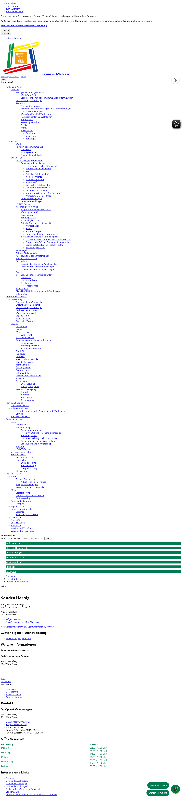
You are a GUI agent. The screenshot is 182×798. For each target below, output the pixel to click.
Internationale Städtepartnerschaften (34, 275)
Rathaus (15, 89)
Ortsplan (20, 272)
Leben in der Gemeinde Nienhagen (37, 266)
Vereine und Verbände (22, 528)
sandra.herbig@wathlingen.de (22, 622)
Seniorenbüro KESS (20, 416)
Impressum (11, 689)
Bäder (14, 476)
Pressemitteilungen (30, 106)
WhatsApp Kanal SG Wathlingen (36, 114)
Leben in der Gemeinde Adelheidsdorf (39, 264)
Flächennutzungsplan (31, 430)
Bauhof (24, 392)
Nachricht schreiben (10, 626)
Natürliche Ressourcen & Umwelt (42, 234)
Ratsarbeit (26, 149)
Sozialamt (20, 378)
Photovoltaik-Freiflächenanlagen (41, 166)
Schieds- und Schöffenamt (28, 375)
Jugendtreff (31, 182)
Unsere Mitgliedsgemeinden (29, 160)
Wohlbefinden (32, 225)
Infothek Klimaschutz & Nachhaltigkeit (39, 236)
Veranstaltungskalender (22, 531)
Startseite (10, 576)
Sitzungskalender (29, 152)
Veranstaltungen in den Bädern (31, 487)
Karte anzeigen (25, 626)
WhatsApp (31, 138)
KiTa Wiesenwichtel (35, 179)
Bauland (20, 446)
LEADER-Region (23, 204)
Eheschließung (28, 383)
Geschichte (21, 261)
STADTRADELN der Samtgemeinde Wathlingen (38, 291)
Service (14, 324)
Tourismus (16, 525)
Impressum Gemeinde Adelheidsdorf (43, 193)
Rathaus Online (23, 373)
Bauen (14, 422)
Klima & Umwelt (18, 454)
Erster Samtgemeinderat (28, 304)
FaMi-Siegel (21, 250)
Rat (27, 171)
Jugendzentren (18, 506)
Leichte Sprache (13, 38)
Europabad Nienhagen (27, 484)
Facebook (30, 133)
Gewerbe (20, 356)
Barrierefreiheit (13, 694)
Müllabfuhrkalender (25, 362)
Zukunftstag (21, 294)
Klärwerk (25, 394)
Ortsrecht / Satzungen (26, 321)
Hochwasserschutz (25, 457)
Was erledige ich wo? (26, 313)
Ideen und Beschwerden (27, 359)
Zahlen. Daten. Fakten (26, 258)
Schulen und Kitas (19, 408)
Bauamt (19, 329)
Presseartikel (32, 285)
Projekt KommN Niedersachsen (36, 209)
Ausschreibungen (34, 111)
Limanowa (26, 277)
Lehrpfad (20, 503)
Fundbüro (21, 354)
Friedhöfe (20, 351)
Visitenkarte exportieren (43, 626)
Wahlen (19, 144)
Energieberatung (29, 468)
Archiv (24, 125)
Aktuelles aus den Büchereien (30, 495)
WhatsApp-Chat (28, 95)
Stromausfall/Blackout (31, 348)
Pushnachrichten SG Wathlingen (36, 117)
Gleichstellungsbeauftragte (29, 100)
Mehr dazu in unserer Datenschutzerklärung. (24, 25)
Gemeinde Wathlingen (31, 201)
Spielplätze (16, 517)
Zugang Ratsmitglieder (32, 155)
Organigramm (22, 315)
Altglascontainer (29, 400)
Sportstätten (17, 520)
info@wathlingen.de (18, 721)
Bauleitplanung (23, 427)
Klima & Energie (33, 231)
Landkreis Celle (13, 791)
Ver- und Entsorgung (26, 389)
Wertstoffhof (27, 397)
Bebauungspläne (29, 435)
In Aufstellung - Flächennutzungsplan (44, 433)
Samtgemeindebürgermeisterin (31, 92)
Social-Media (27, 130)
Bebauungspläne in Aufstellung (36, 443)
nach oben (6, 681)
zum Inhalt (11, 3)
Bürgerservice (22, 332)
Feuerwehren (27, 343)
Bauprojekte (27, 119)
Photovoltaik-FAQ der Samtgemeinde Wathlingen (49, 242)
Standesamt (21, 381)
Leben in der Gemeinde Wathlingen (38, 269)
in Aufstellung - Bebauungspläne (41, 438)
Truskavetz (26, 283)
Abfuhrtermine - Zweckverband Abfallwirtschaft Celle (31, 794)
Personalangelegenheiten (18, 638)
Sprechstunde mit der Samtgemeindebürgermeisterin (47, 97)
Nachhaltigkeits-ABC (35, 247)
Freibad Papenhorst (25, 479)
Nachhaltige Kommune (27, 206)
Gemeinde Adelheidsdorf (33, 163)
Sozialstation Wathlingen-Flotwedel (23, 789)
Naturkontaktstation (21, 501)
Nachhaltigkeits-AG (30, 220)
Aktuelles (20, 103)
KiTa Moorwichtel (34, 176)
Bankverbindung (14, 697)
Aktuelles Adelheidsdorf (37, 174)
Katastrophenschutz (30, 122)
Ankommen (21, 326)
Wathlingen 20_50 (29, 212)
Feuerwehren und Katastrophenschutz (34, 340)
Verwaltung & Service (16, 296)
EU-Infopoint (22, 288)
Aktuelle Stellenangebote (28, 253)
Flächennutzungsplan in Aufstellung (38, 441)
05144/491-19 (16, 619)
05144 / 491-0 (16, 724)
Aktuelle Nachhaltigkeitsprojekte (36, 223)
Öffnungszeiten (23, 367)
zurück (4, 679)
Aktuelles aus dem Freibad (33, 482)
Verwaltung (16, 299)
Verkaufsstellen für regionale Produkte (44, 245)
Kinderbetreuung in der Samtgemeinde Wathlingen (40, 411)
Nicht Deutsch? (23, 364)
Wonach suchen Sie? (11, 538)
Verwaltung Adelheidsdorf (38, 168)
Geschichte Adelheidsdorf (38, 185)
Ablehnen (5, 30)
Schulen (20, 413)
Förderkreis (31, 280)
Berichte (20, 511)
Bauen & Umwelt (14, 419)
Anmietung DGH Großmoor (39, 196)
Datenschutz (12, 691)
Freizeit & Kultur (14, 473)
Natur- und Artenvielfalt (22, 509)
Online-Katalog (23, 498)
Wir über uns (17, 157)
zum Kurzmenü (13, 8)
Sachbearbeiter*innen (26, 310)
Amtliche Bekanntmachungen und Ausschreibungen (46, 108)
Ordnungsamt (22, 370)
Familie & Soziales (14, 403)
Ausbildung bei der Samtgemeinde (32, 255)
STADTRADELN (18, 522)
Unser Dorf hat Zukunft (37, 190)
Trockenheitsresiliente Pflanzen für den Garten (48, 239)
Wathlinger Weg (28, 217)
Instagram (31, 136)
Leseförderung (23, 492)
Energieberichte (28, 462)
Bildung (29, 228)
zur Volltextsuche (14, 11)
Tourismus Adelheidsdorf (38, 187)
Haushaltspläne (23, 318)
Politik (14, 141)
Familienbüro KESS (25, 337)
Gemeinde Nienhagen (31, 198)
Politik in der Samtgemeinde (29, 146)
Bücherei (15, 490)
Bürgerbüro (26, 334)
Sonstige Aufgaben (30, 386)
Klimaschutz (22, 460)
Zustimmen (6, 33)
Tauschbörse (27, 215)
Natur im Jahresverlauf (27, 514)
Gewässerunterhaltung (22, 452)
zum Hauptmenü (14, 6)
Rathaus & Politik (14, 87)
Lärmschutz (21, 471)
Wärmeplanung (28, 465)
